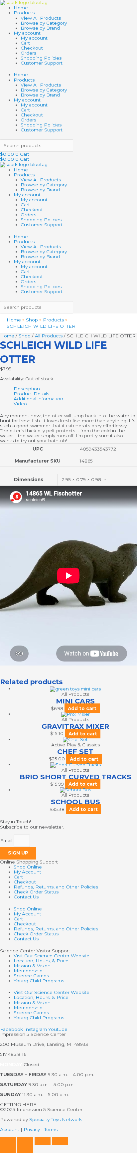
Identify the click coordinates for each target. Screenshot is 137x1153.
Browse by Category (44, 23)
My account (27, 33)
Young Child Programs (39, 980)
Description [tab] (27, 388)
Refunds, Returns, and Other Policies (56, 886)
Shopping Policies (41, 58)
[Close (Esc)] (60, 1141)
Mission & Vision (32, 965)
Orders (28, 53)
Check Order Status (36, 891)
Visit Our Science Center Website (51, 955)
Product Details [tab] (31, 393)
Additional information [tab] (38, 398)
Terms (51, 1129)
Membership (28, 970)
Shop (25, 335)
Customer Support (42, 63)
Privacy (32, 1129)
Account (9, 1129)
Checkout (32, 48)
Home (21, 7)
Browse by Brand (40, 28)
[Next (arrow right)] (25, 1149)
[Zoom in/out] (8, 1141)
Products (24, 12)
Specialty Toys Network (55, 1119)
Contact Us (26, 896)
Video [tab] (20, 403)
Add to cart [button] (82, 708)
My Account (27, 871)
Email (7, 840)
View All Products (41, 18)
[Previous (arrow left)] (8, 1149)
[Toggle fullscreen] (25, 1141)
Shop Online (28, 866)
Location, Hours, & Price (41, 960)
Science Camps (31, 975)
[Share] (43, 1141)
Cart (25, 43)
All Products (49, 335)
